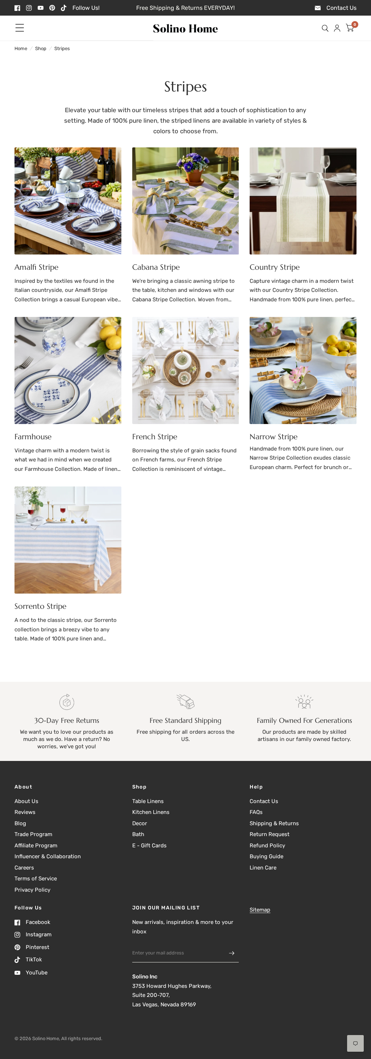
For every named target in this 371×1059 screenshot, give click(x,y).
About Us (26, 801)
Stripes (62, 48)
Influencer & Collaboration (47, 856)
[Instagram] (29, 8)
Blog (20, 823)
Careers (24, 867)
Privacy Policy (32, 890)
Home (20, 48)
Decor (139, 823)
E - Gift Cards (149, 845)
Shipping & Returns (274, 823)
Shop (40, 48)
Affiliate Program (35, 845)
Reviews (25, 812)
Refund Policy (267, 845)
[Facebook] (17, 8)
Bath (138, 834)
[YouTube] (40, 8)
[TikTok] (64, 8)
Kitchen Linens (151, 812)
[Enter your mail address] (231, 953)
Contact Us (264, 801)
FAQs (256, 812)
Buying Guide (266, 856)
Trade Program (33, 834)
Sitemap (260, 910)
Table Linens (148, 801)
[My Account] (337, 28)
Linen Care (263, 867)
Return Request (269, 834)
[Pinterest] (52, 8)
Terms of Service (35, 878)
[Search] (325, 28)
